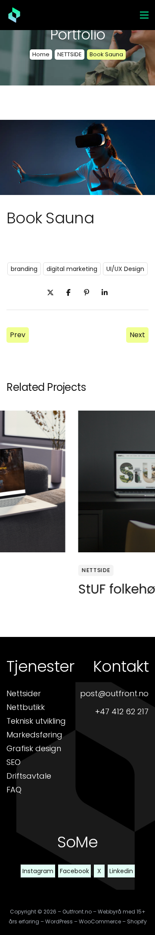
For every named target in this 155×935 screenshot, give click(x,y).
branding (24, 269)
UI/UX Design (125, 269)
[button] (40, 667)
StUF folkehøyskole (65, 589)
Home (41, 54)
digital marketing (71, 269)
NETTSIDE (69, 54)
